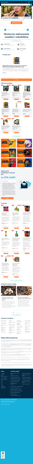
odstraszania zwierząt (8, 340)
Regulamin (2, 374)
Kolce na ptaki (19, 331)
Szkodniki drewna (27, 322)
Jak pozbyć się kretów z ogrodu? (15, 378)
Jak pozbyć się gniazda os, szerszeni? (16, 389)
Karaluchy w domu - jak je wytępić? (26, 375)
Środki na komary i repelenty (12, 328)
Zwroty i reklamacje (4, 379)
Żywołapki (26, 327)
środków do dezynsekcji (8, 346)
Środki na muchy (3, 332)
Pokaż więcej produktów (16, 136)
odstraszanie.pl (4, 2)
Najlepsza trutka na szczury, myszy (15, 374)
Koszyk (28, 1)
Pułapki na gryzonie (28, 325)
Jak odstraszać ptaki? (14, 393)
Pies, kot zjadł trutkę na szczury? (15, 395)
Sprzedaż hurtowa (14, 399)
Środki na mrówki (3, 323)
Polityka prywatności (4, 376)
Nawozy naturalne (27, 320)
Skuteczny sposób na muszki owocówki (17, 390)
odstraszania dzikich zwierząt (17, 354)
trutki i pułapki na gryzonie (13, 344)
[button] (8, 29)
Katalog (2, 399)
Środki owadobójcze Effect (12, 322)
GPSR (2, 380)
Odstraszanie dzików (19, 333)
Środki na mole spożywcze (3, 328)
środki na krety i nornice (21, 351)
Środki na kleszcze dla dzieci (11, 332)
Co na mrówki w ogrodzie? (26, 380)
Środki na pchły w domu (3, 325)
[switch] (3, 457)
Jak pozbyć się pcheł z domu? (26, 377)
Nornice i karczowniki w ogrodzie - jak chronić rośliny (8, 298)
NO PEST (10, 320)
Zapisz (7, 198)
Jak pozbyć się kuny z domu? (15, 381)
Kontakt (2, 385)
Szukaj (31, 5)
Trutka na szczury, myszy (27, 324)
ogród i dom (5, 352)
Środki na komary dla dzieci (11, 330)
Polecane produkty (7, 399)
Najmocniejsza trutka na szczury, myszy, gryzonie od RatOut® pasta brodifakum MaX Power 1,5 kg (15, 66)
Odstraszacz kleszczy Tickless (19, 321)
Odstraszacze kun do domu (27, 329)
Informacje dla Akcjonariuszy (3, 387)
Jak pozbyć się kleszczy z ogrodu (15, 387)
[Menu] (4, 451)
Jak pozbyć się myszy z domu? (15, 377)
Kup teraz (16, 79)
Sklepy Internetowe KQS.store (5, 404)
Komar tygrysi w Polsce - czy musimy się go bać (24, 298)
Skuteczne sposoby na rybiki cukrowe (26, 382)
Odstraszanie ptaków (19, 329)
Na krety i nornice (19, 327)
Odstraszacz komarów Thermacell (19, 323)
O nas (2, 383)
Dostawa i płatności (4, 377)
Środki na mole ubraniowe (3, 330)
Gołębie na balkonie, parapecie (15, 392)
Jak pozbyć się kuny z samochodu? (14, 383)
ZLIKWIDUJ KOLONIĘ (16, 22)
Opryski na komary (12, 325)
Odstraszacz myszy (20, 326)
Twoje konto (26, 2)
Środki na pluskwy (4, 320)
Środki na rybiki (3, 322)
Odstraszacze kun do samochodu (27, 332)
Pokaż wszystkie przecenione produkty (16, 280)
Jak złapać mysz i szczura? (14, 375)
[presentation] (5, 30)
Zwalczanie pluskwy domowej (26, 373)
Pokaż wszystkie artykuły (16, 314)
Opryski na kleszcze (12, 324)
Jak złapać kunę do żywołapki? (15, 380)
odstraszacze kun (29, 344)
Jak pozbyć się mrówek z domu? (27, 378)
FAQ (1, 382)
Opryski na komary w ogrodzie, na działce (17, 386)
